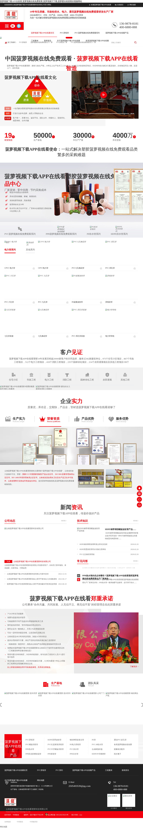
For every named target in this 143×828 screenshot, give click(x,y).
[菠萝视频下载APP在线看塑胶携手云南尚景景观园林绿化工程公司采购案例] (18, 387)
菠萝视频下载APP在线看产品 (116, 33)
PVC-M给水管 (97, 744)
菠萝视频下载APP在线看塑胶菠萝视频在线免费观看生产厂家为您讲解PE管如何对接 (110, 583)
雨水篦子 (117, 754)
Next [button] (134, 37)
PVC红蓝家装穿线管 (56, 744)
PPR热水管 (29, 749)
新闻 (71, 509)
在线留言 (120, 5)
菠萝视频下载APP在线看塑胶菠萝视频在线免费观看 (71, 182)
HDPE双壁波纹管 (54, 740)
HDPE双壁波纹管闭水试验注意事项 (109, 549)
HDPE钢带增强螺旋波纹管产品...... (120, 529)
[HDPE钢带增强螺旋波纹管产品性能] (89, 533)
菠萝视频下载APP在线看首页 (42, 33)
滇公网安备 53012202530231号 (58, 815)
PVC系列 (59, 770)
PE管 (94, 740)
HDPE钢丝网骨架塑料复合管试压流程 (109, 544)
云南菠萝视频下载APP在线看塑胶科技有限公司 (29, 561)
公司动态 (35, 520)
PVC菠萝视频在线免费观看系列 (87, 33)
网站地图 (132, 5)
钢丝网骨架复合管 (77, 740)
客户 (71, 352)
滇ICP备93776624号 (36, 815)
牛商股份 (16, 815)
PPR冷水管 (74, 754)
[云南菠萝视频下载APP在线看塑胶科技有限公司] (35, 542)
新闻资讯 (47, 41)
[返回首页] (139, 504)
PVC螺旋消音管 (31, 744)
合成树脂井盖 (97, 749)
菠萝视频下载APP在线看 (71, 600)
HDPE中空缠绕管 (99, 754)
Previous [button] (9, 37)
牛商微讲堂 (34, 822)
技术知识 (108, 520)
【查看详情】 (87, 578)
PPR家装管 (52, 754)
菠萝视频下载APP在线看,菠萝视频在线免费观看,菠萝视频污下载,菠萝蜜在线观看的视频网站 (41, 1)
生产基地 (56, 684)
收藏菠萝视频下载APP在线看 (101, 5)
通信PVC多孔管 (120, 740)
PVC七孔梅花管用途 (109, 554)
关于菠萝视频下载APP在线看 (68, 41)
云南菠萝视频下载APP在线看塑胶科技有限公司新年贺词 (37, 574)
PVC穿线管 (64, 33)
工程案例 (34, 41)
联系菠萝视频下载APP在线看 (97, 41)
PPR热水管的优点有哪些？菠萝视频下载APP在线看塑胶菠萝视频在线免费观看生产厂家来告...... (110, 568)
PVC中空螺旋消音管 (56, 749)
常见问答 (108, 561)
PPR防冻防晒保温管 (33, 754)
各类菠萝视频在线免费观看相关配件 (123, 747)
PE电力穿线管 (75, 744)
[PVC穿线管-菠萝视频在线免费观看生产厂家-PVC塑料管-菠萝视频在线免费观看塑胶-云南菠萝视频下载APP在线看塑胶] (11, 19)
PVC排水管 (74, 749)
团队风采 (93, 684)
